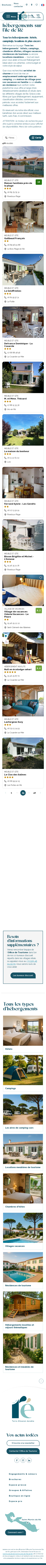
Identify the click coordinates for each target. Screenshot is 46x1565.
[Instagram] (23, 1460)
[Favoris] (36, 5)
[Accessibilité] (31, 4)
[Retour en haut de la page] (41, 1381)
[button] (43, 5)
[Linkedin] (29, 1460)
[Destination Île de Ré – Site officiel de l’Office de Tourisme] (23, 16)
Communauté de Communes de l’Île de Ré (18, 1554)
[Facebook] (16, 1460)
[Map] (26, 5)
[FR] (43, 5)
